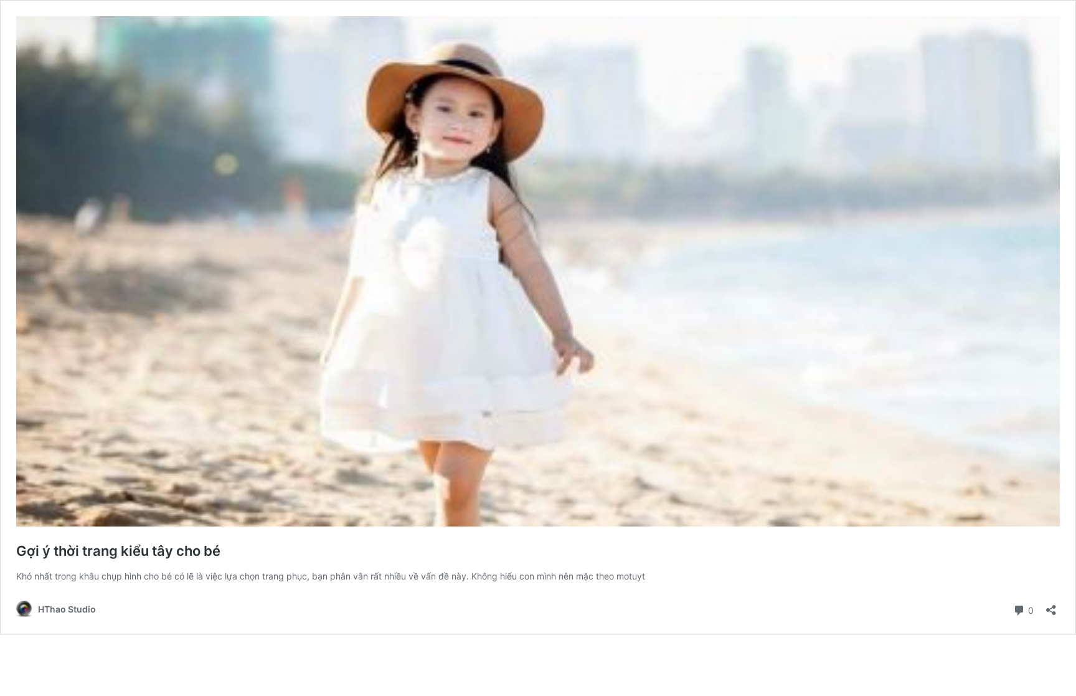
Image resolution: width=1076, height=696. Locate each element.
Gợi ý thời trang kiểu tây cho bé (118, 551)
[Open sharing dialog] (1051, 606)
